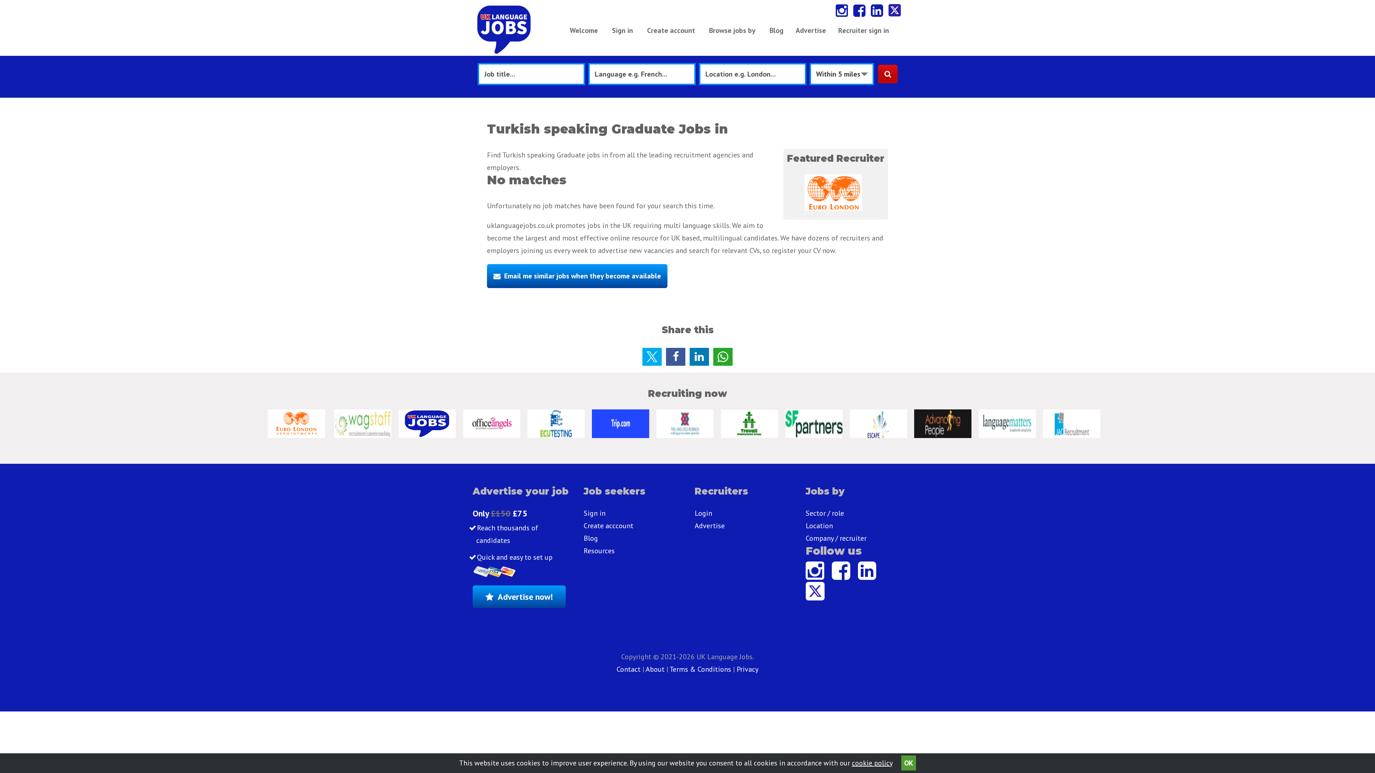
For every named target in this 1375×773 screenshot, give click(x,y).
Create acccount (608, 525)
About (655, 669)
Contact (629, 669)
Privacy (747, 669)
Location (819, 525)
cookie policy (872, 763)
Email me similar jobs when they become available (582, 276)
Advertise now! (525, 596)
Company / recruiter (836, 538)
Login (703, 513)
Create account (671, 30)
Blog (776, 30)
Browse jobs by (732, 30)
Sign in (622, 30)
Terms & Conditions (700, 669)
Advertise (811, 30)
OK (908, 763)
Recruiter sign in (863, 30)
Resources (599, 550)
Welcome (584, 30)
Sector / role (825, 513)
